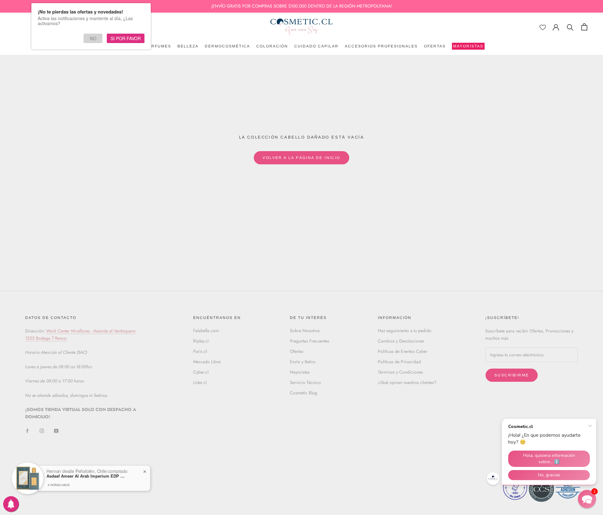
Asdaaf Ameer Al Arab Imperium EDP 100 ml (85, 476)
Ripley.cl (201, 341)
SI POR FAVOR (126, 38)
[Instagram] (42, 430)
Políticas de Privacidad (399, 362)
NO (93, 38)
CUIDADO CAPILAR (316, 46)
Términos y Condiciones (400, 372)
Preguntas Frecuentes (309, 341)
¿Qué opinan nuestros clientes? (407, 382)
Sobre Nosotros (305, 330)
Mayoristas (300, 372)
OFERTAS (435, 46)
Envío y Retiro (303, 362)
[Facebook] (27, 430)
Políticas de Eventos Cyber (402, 351)
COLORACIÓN (272, 46)
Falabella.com (206, 330)
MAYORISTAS (467, 47)
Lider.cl (200, 382)
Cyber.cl (201, 372)
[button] (587, 499)
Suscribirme (511, 375)
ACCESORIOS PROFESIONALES (381, 46)
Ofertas (296, 351)
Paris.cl (200, 351)
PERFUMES (158, 46)
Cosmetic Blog (303, 393)
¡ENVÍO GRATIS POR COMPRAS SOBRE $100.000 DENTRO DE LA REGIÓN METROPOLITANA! (301, 6)
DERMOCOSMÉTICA (227, 46)
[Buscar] (570, 27)
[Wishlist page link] (543, 27)
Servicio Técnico (305, 382)
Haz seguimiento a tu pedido (405, 330)
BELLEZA (187, 46)
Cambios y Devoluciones (401, 341)
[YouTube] (56, 430)
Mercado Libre (206, 362)
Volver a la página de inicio (301, 158)
